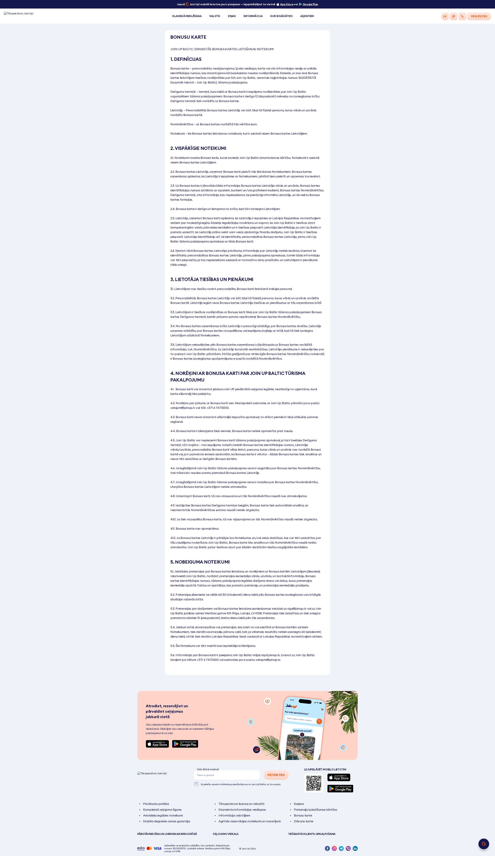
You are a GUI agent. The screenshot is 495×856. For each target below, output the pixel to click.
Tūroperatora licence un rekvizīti (241, 804)
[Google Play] (185, 744)
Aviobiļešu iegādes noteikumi (163, 815)
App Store (287, 4)
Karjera (299, 804)
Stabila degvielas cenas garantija (166, 821)
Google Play (310, 4)
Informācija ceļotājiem (234, 815)
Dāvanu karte (303, 821)
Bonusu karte (303, 815)
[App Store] (157, 744)
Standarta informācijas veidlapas (242, 809)
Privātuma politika (156, 804)
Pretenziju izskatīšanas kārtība (315, 809)
